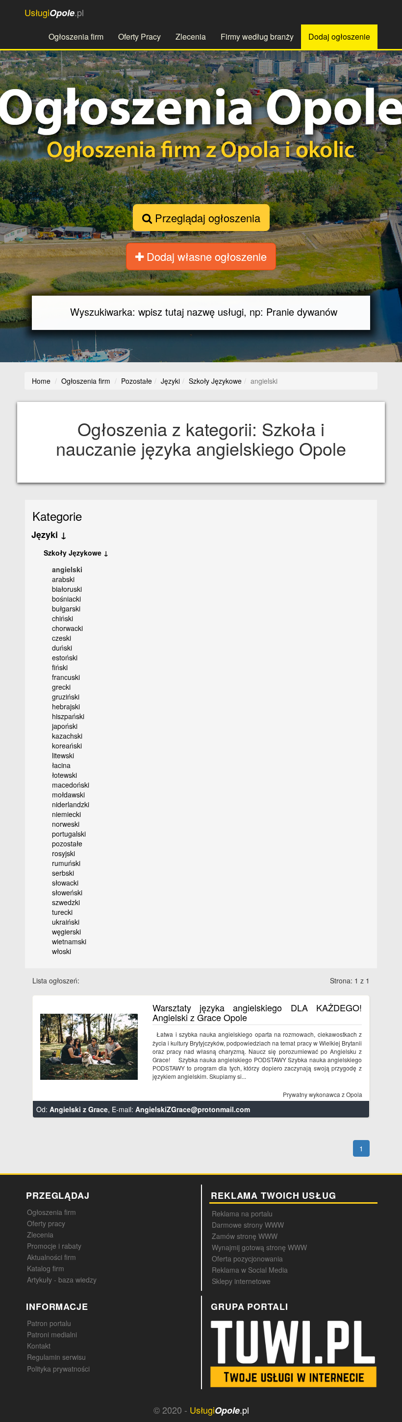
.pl (54, 12)
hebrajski (66, 706)
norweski (65, 824)
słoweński (67, 892)
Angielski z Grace (79, 1109)
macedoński (70, 785)
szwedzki (66, 902)
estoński (64, 657)
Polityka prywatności (58, 1369)
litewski (63, 755)
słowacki (65, 882)
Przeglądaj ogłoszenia (206, 217)
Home (41, 381)
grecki (61, 687)
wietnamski (69, 941)
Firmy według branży (257, 36)
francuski (66, 677)
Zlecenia (191, 36)
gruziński (65, 696)
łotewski (64, 775)
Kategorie (57, 515)
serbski (63, 873)
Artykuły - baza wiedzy (62, 1279)
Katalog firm (45, 1268)
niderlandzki (70, 804)
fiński (60, 667)
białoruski (67, 589)
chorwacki (67, 628)
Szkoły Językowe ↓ (76, 553)
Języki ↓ (49, 534)
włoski (61, 951)
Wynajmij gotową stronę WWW (259, 1247)
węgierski (66, 931)
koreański (67, 745)
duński (62, 648)
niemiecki (66, 814)
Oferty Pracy (139, 36)
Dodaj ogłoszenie (339, 36)
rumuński (66, 863)
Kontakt (38, 1346)
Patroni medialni (52, 1334)
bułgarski (66, 608)
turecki (62, 912)
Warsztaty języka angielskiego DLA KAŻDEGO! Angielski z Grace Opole (257, 1012)
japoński (64, 726)
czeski (61, 638)
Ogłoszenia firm (76, 36)
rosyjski (63, 853)
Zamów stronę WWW (244, 1236)
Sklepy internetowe (241, 1281)
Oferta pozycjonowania (247, 1258)
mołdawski (68, 794)
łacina (61, 765)
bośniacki (66, 599)
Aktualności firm (51, 1257)
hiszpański (68, 716)
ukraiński (65, 922)
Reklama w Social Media (250, 1270)
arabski (63, 579)
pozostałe (67, 843)
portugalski (69, 834)
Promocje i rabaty (54, 1246)
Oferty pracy (46, 1223)
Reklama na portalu (242, 1213)
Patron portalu (49, 1323)
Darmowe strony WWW (248, 1225)
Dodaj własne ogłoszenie (205, 256)
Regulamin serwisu (56, 1357)
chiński (62, 618)
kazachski (67, 736)
